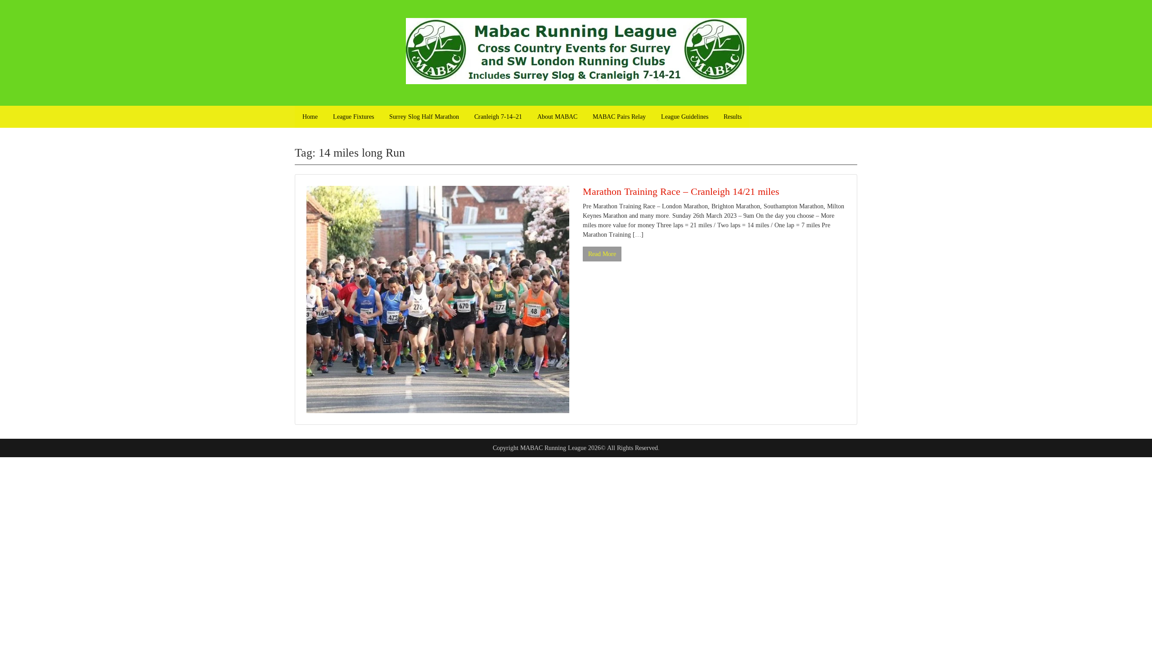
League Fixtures (353, 116)
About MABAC (557, 116)
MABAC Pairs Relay (619, 116)
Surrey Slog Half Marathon (424, 116)
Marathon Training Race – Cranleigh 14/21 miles (681, 191)
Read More (602, 254)
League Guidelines (684, 116)
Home (310, 116)
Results (733, 116)
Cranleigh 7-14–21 (498, 116)
